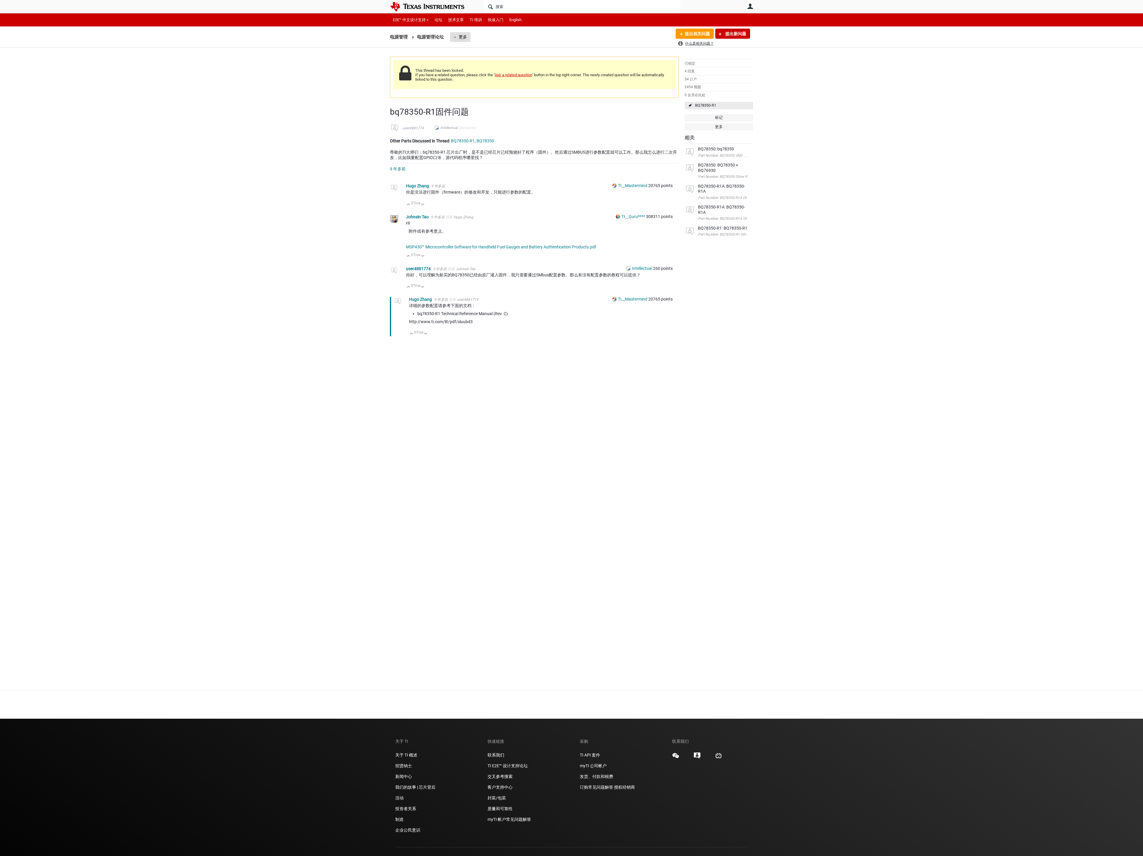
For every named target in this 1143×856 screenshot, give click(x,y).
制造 (399, 819)
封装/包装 (497, 798)
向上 (408, 204)
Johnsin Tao (418, 216)
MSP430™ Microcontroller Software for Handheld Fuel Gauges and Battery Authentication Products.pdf (501, 247)
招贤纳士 (403, 765)
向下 (422, 204)
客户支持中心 (500, 787)
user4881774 (413, 128)
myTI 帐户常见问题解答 (509, 819)
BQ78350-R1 (705, 105)
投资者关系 (405, 808)
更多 (463, 37)
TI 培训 (476, 20)
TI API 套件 (590, 755)
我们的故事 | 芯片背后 (415, 787)
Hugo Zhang (418, 185)
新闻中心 (403, 776)
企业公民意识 (407, 830)
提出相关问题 (697, 33)
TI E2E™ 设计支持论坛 (508, 765)
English (515, 20)
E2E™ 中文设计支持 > (411, 20)
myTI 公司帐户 (593, 765)
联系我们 (496, 755)
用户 (750, 6)
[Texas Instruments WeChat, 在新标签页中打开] (675, 757)
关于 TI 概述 (406, 755)
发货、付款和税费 (596, 776)
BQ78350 (485, 140)
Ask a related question (513, 75)
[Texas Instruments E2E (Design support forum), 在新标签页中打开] (697, 757)
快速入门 (495, 20)
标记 (719, 117)
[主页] (431, 6)
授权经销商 (624, 787)
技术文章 (456, 20)
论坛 (438, 20)
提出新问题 (735, 33)
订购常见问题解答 (596, 787)
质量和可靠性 (500, 808)
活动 (399, 798)
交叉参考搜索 (500, 776)
